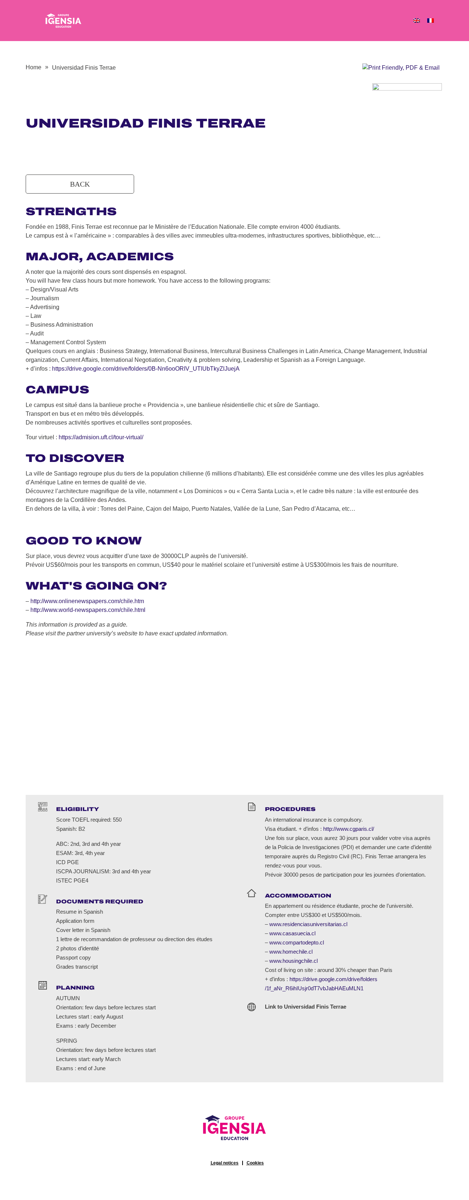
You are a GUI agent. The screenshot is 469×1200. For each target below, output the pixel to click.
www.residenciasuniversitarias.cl (308, 924)
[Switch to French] (430, 21)
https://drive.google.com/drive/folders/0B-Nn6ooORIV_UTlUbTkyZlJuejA (146, 369)
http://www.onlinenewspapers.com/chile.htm (87, 601)
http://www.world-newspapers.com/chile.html (87, 610)
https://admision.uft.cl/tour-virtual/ (101, 437)
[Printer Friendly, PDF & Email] (401, 67)
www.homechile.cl (291, 951)
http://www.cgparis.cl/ (348, 829)
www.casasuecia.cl (292, 933)
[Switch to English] (417, 21)
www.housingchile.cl (293, 961)
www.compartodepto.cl (296, 942)
